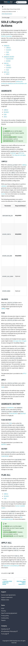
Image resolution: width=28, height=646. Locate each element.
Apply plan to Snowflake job (11, 565)
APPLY (24, 373)
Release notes (5, 600)
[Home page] (2, 7)
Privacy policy (5, 615)
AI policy (3, 611)
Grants (3, 194)
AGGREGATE (10, 407)
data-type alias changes (19, 341)
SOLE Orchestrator (6, 36)
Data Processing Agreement (9, 613)
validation (4, 186)
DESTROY (23, 413)
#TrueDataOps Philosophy (8, 631)
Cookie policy (5, 618)
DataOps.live (4, 629)
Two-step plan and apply (19, 155)
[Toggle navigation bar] (2, 2)
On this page (5, 17)
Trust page (4, 634)
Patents (3, 620)
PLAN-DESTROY (13, 413)
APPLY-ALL (21, 153)
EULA (2, 608)
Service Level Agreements (8, 595)
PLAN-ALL (13, 153)
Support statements (7, 597)
